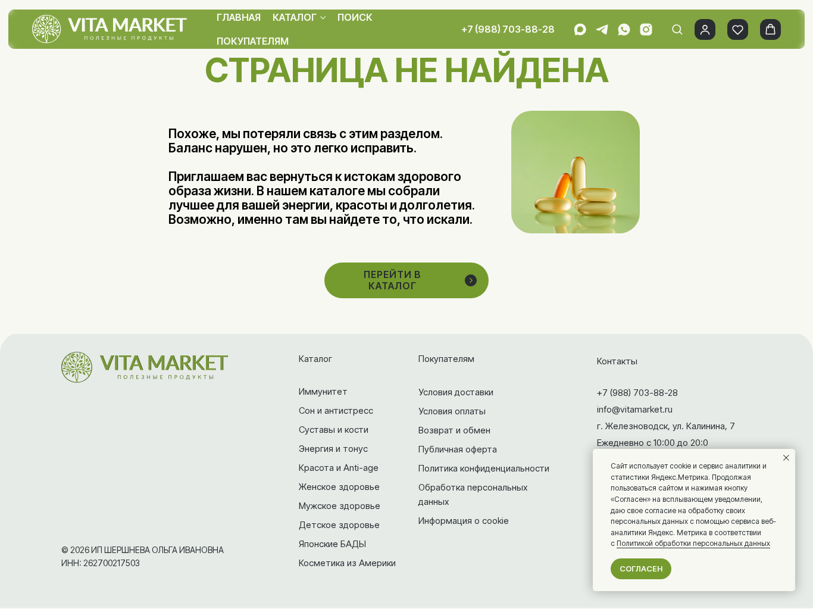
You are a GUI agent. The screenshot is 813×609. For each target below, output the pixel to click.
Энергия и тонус (333, 448)
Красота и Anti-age (339, 467)
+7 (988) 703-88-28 (508, 29)
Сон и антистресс (336, 410)
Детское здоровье (339, 524)
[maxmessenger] (580, 29)
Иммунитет (323, 391)
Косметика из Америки (347, 563)
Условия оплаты (452, 411)
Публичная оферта (457, 449)
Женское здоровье (339, 486)
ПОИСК (355, 17)
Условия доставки (455, 392)
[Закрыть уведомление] (786, 458)
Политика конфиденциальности (483, 468)
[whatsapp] (624, 29)
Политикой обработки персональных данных (693, 543)
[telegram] (602, 29)
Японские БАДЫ (332, 543)
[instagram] (646, 29)
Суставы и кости (333, 429)
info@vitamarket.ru (635, 409)
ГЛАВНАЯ (239, 17)
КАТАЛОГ (295, 17)
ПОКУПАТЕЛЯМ (253, 41)
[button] (677, 29)
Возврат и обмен (454, 430)
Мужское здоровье (339, 505)
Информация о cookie (463, 520)
